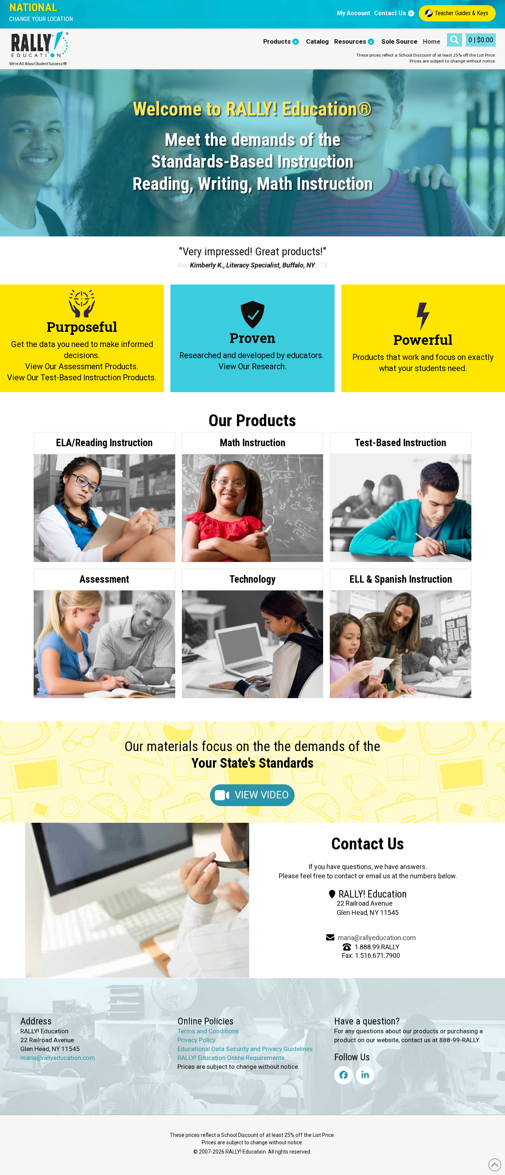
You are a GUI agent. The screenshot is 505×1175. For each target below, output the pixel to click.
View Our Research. (252, 366)
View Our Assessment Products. (82, 366)
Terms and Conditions (208, 1031)
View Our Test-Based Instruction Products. (82, 377)
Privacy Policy (196, 1040)
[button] (41, 19)
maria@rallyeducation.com (377, 938)
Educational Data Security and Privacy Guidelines (245, 1049)
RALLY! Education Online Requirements (231, 1057)
